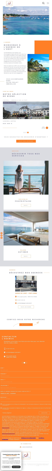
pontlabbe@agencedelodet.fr (24, 303)
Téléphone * (5, 385)
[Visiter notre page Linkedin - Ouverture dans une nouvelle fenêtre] (1, 238)
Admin (47, 463)
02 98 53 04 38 (10, 348)
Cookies (37, 465)
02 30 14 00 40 (21, 300)
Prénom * (4, 373)
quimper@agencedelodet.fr (13, 352)
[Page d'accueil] (9, 3)
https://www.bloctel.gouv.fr (8, 433)
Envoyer (44, 412)
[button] (24, 132)
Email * (3, 379)
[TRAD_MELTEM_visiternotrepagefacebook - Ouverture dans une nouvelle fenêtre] (1, 233)
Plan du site (36, 463)
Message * (4, 397)
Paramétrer (6, 466)
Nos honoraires (30, 463)
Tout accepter (16, 466)
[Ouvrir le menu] (48, 3)
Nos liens (29, 464)
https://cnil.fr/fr (5, 427)
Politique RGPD (45, 464)
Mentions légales (42, 463)
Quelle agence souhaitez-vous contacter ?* (16, 391)
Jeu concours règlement (36, 464)
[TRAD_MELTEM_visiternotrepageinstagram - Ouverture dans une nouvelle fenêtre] (1, 235)
